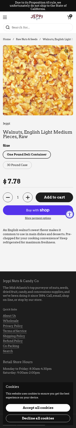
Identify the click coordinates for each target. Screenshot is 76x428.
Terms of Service (15, 331)
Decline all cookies (38, 418)
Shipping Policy (14, 336)
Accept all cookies (38, 408)
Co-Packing (11, 346)
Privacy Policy (13, 326)
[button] (69, 17)
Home (7, 39)
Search (8, 351)
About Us (9, 316)
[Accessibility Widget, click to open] (69, 214)
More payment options (38, 218)
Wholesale (11, 321)
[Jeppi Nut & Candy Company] (37, 17)
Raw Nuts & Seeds (26, 39)
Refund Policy (13, 341)
